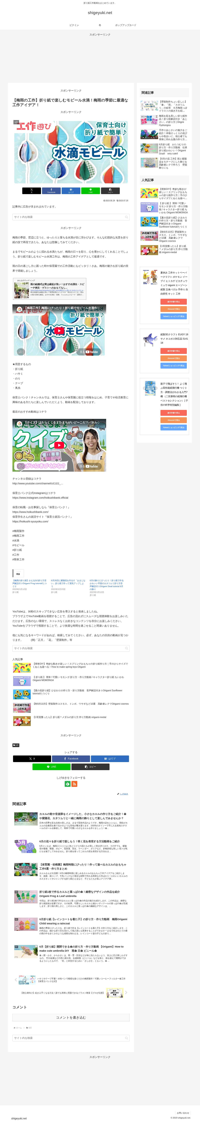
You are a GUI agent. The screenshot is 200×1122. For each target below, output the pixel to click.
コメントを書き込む (71, 1017)
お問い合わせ (183, 1113)
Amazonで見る (174, 309)
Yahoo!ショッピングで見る (173, 316)
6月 (17, 745)
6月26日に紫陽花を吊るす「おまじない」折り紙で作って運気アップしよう (68, 583)
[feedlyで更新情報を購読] (68, 784)
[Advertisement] (100, 57)
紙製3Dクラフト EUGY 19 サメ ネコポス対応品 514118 (174, 338)
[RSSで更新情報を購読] (74, 784)
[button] (110, 191)
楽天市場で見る (173, 302)
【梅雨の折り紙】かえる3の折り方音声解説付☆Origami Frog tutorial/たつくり (29, 583)
